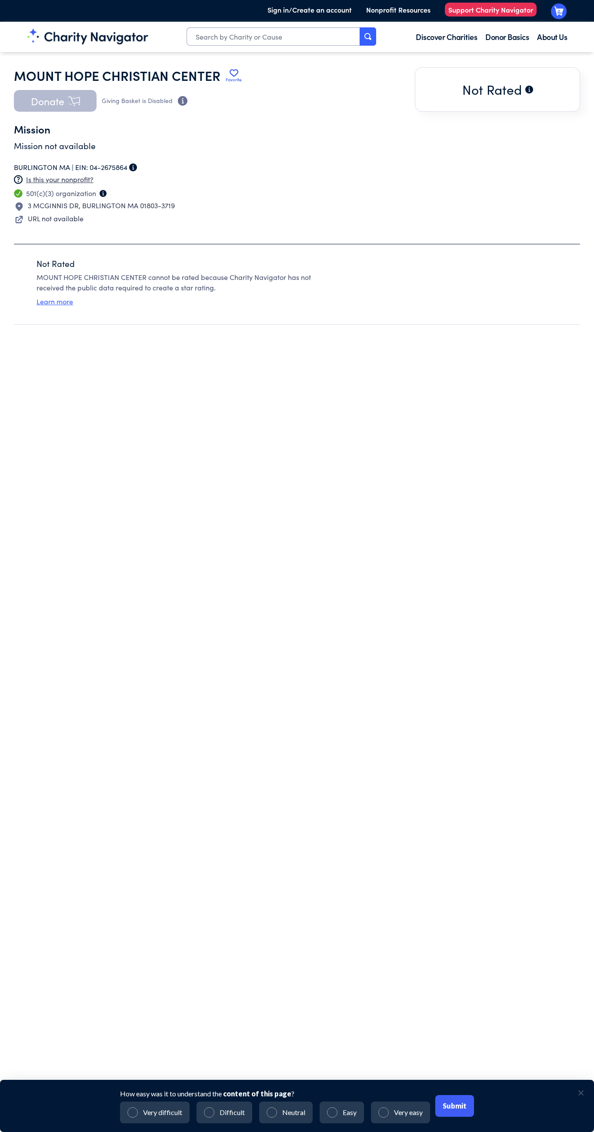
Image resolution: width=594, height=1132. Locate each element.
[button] (55, 101)
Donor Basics (507, 36)
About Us (552, 36)
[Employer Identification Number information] (133, 167)
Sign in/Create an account (309, 9)
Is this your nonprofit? (59, 179)
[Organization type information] (103, 193)
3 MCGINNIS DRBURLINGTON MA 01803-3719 (101, 205)
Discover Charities (446, 36)
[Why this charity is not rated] (529, 89)
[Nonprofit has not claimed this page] (18, 179)
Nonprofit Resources (398, 9)
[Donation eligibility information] (182, 101)
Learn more (55, 301)
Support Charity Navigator (490, 9)
